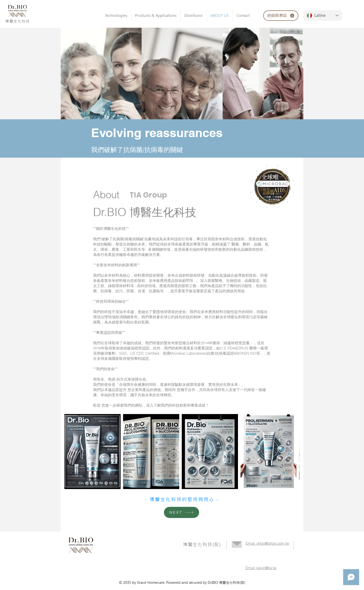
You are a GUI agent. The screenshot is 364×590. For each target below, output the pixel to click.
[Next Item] (291, 451)
